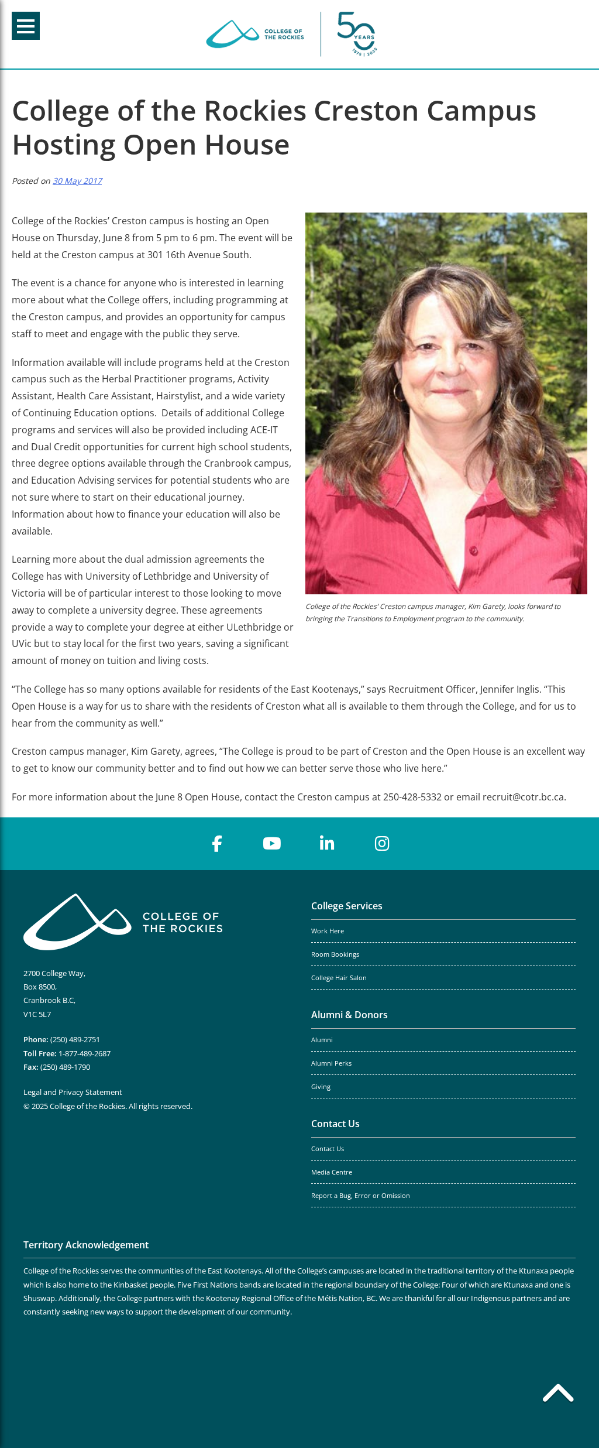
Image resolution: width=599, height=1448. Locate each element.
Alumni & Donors (349, 1014)
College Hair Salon (339, 978)
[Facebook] (217, 843)
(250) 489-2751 (75, 1039)
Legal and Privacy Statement (72, 1092)
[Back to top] (558, 1395)
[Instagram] (382, 843)
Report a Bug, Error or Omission (360, 1196)
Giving (321, 1087)
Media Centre (331, 1172)
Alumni (322, 1040)
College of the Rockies (293, 34)
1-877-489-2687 (84, 1053)
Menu (26, 26)
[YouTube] (272, 843)
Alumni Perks (331, 1063)
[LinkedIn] (327, 843)
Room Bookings (335, 954)
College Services (347, 905)
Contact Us (335, 1123)
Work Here (327, 931)
